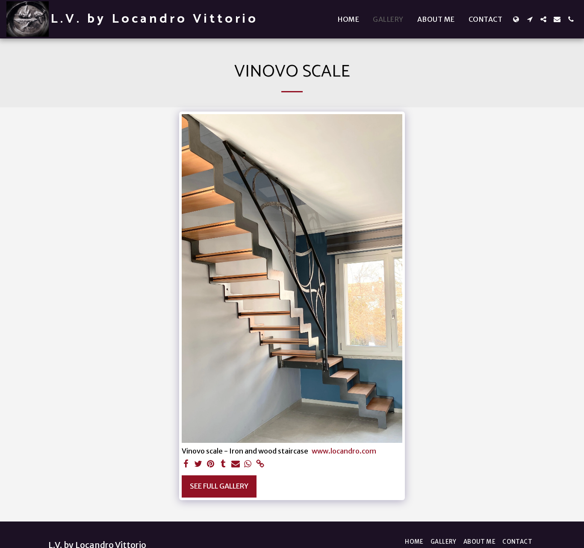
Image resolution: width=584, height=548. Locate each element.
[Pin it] (210, 464)
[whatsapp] (247, 464)
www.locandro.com (344, 451)
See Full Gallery (219, 486)
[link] (260, 464)
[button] (529, 19)
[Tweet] (198, 464)
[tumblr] (222, 464)
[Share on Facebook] (186, 464)
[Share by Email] (235, 464)
